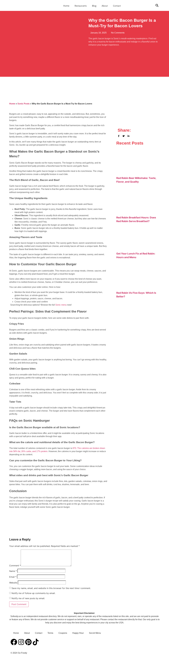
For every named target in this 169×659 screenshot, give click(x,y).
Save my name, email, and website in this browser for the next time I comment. (51, 588)
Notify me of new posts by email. (28, 598)
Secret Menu (95, 633)
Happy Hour (78, 633)
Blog (94, 5)
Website (13, 583)
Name (13, 571)
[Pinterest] (28, 642)
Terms (50, 633)
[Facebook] (14, 642)
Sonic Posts (23, 104)
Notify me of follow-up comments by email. (33, 593)
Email (12, 577)
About (105, 5)
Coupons (62, 633)
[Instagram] (21, 642)
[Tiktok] (35, 642)
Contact (117, 5)
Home (66, 5)
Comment (15, 565)
